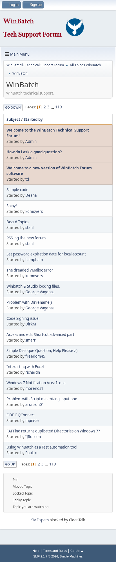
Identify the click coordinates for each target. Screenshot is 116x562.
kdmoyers (34, 211)
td (27, 179)
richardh (32, 372)
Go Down (13, 107)
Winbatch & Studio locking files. (33, 286)
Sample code (17, 189)
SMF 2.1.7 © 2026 (45, 556)
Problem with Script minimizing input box (41, 398)
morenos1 (34, 388)
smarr (30, 340)
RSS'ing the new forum (26, 237)
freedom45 (35, 356)
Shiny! (11, 205)
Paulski (31, 452)
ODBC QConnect (20, 414)
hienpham (34, 259)
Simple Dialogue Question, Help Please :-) (41, 350)
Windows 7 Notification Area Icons (35, 382)
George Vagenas (39, 291)
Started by (33, 119)
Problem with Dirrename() (29, 302)
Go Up (10, 464)
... (53, 107)
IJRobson (33, 436)
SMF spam (40, 519)
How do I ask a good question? (34, 151)
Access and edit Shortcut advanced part (40, 334)
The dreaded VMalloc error (29, 270)
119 (58, 107)
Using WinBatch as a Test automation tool (41, 447)
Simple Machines (71, 556)
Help (36, 550)
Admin (31, 141)
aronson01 (34, 404)
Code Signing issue (22, 318)
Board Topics (17, 221)
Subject (13, 119)
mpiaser (32, 420)
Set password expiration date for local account (46, 254)
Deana (31, 195)
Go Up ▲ (77, 550)
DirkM (30, 324)
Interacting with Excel (25, 366)
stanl (29, 227)
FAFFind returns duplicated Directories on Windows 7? (53, 431)
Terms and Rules (55, 550)
